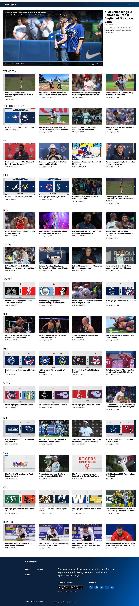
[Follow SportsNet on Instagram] (107, 587)
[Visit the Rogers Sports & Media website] (34, 601)
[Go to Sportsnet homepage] (10, 5)
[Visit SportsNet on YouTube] (96, 587)
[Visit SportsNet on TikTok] (112, 587)
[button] (130, 5)
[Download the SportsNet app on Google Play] (76, 587)
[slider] (53, 61)
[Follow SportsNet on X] (91, 587)
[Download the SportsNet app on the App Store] (63, 587)
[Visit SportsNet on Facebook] (102, 587)
